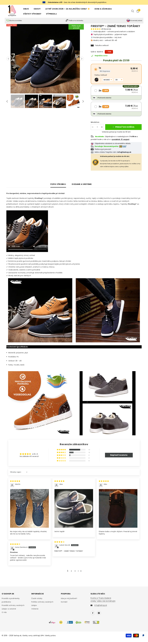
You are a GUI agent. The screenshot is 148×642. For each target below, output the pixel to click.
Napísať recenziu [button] (118, 455)
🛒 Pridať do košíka (123, 127)
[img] (15, 481)
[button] (8, 59)
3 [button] (75, 571)
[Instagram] (99, 613)
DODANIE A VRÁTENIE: (82, 184)
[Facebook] (93, 613)
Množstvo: (95, 122)
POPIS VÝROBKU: (58, 184)
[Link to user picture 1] (29, 508)
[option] (45, 58)
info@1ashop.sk (100, 605)
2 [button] (71, 571)
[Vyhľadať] (132, 11)
